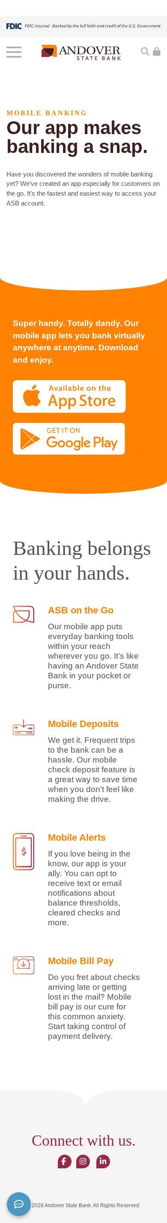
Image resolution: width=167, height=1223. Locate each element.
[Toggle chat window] (19, 1204)
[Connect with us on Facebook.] (63, 1161)
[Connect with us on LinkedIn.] (103, 1161)
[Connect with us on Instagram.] (83, 1161)
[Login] (157, 52)
